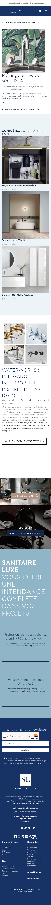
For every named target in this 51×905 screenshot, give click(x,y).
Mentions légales (8, 869)
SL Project (6, 852)
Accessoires (32, 852)
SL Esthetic (6, 850)
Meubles (30, 863)
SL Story (5, 854)
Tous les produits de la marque (21, 109)
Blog (4, 873)
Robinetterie (32, 847)
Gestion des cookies (10, 871)
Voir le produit (10, 189)
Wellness (30, 856)
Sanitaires (31, 850)
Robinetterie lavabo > (10, 22)
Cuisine (30, 854)
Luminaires (31, 866)
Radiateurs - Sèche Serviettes (34, 860)
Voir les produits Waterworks (24, 441)
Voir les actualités (25, 495)
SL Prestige (6, 847)
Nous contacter (8, 866)
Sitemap (5, 875)
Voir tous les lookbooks (25, 533)
